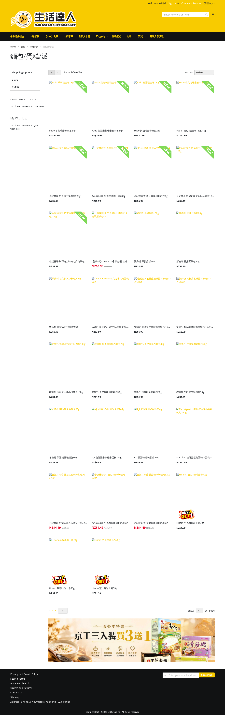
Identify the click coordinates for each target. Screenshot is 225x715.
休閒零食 (34, 46)
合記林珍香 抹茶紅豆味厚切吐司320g (68, 522)
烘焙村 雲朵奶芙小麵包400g (63, 326)
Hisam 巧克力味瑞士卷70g (190, 522)
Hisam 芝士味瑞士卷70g (104, 588)
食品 (23, 46)
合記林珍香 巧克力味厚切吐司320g (110, 522)
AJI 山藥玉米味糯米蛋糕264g (107, 457)
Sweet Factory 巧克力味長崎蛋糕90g (110, 326)
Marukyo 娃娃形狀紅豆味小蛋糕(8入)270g (195, 457)
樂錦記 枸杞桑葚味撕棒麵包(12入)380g (195, 326)
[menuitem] (17, 36)
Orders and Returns (21, 687)
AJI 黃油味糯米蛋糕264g (146, 457)
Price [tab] (15, 80)
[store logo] (43, 19)
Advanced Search (19, 683)
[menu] (112, 36)
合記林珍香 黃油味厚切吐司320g (151, 522)
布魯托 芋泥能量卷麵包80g (63, 457)
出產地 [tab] (15, 87)
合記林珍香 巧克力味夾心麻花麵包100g (68, 261)
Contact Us (16, 692)
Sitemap (14, 697)
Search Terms (17, 678)
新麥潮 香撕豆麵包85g (187, 261)
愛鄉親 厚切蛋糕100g (145, 261)
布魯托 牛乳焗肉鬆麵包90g (190, 392)
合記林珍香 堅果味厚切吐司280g (108, 196)
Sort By (189, 72)
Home (13, 46)
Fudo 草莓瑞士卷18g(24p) (62, 130)
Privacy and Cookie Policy (24, 674)
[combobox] (185, 14)
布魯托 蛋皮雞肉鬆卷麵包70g (107, 392)
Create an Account (191, 3)
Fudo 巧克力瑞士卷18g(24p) (191, 130)
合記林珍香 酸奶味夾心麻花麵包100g (195, 196)
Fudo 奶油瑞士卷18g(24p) (147, 130)
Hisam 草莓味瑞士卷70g (62, 588)
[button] (210, 3)
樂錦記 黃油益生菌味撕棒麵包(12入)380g (152, 326)
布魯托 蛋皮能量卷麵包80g (148, 392)
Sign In (172, 3)
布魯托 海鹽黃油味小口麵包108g (66, 392)
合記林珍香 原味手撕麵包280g (65, 196)
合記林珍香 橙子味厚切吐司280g (151, 196)
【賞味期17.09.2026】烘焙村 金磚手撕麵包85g (110, 261)
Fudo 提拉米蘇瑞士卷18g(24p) (107, 130)
